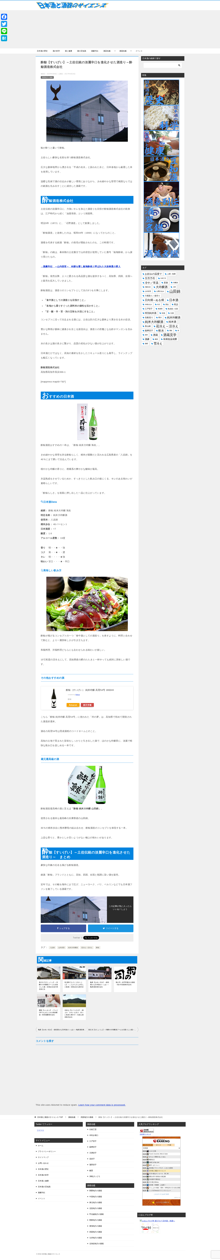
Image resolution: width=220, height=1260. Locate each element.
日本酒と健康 (43, 1181)
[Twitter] (4, 23)
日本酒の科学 (43, 1175)
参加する (177, 1197)
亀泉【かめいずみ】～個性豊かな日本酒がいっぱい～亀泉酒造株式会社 (99, 984)
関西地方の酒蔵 (95, 1191)
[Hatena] (4, 38)
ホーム (40, 1146)
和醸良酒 (147, 287)
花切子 (92, 1159)
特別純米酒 (150, 313)
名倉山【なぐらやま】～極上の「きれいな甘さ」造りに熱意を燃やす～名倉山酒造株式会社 (74, 1013)
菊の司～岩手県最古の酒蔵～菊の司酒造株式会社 (125, 983)
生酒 (172, 313)
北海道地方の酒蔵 (96, 1244)
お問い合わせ (43, 1163)
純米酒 (172, 321)
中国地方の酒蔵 (95, 1197)
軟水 (161, 330)
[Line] (4, 31)
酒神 (146, 335)
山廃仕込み (160, 291)
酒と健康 (68, 51)
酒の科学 (56, 51)
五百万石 (150, 278)
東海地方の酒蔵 (95, 1226)
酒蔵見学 (169, 335)
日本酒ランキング (145, 1134)
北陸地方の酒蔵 (95, 1208)
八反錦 (52, 947)
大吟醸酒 (162, 287)
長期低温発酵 (170, 339)
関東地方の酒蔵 (95, 1220)
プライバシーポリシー (47, 1151)
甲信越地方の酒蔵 (96, 1214)
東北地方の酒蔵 (95, 1202)
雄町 (146, 344)
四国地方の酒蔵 (47, 77)
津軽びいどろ (94, 1176)
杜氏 (158, 304)
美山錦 (148, 326)
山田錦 (174, 291)
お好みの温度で (153, 274)
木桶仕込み (148, 304)
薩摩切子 (149, 330)
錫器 (156, 339)
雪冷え (158, 343)
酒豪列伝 (94, 51)
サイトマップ (43, 1157)
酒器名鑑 (107, 51)
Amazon (73, 705)
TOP (50, 1117)
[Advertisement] (110, 29)
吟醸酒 (175, 283)
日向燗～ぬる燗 (154, 300)
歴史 (167, 304)
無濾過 (160, 309)
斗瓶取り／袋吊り (152, 296)
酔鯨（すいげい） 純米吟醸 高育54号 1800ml (90, 690)
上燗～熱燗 (171, 274)
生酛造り (149, 317)
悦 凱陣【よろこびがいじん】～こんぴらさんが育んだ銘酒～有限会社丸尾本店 (74, 984)
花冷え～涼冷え (86, 947)
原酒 (166, 282)
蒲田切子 (93, 1165)
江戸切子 (149, 309)
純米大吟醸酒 (73, 947)
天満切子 (93, 1153)
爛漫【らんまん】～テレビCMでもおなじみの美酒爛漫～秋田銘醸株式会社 (48, 1012)
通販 (170, 330)
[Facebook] (4, 16)
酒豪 (147, 339)
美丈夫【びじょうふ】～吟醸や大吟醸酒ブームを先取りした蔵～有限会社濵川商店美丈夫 (48, 985)
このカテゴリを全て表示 (161, 1194)
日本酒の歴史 (42, 51)
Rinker (77, 694)
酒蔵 (155, 335)
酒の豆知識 (81, 51)
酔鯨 (97, 947)
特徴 (163, 313)
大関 (174, 287)
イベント (139, 51)
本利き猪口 (93, 1135)
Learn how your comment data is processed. (102, 1105)
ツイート (40, 1130)
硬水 (160, 317)
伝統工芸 (163, 278)
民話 (176, 304)
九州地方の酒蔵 (95, 1238)
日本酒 (173, 300)
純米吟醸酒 (173, 317)
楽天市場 (87, 705)
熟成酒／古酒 (173, 309)
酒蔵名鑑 (123, 51)
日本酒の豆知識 (44, 1187)
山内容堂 (61, 947)
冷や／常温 (151, 282)
